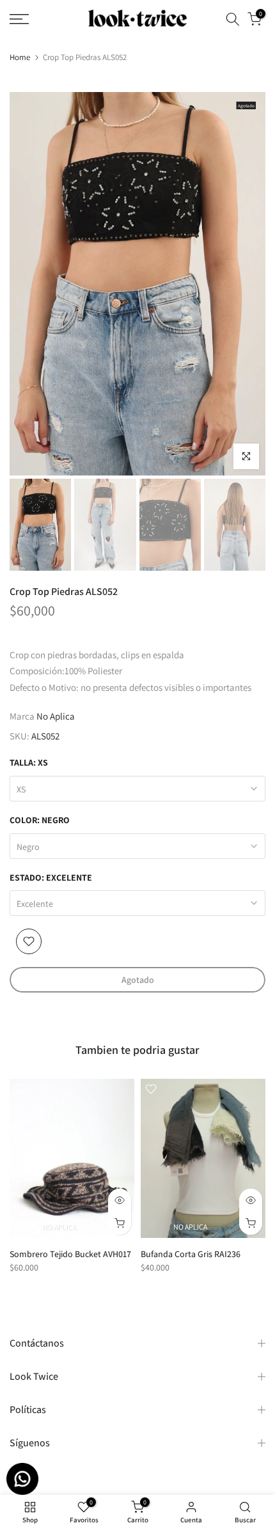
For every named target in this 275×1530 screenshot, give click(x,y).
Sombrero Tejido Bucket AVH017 (70, 1254)
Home (20, 57)
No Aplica (55, 716)
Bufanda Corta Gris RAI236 (190, 1254)
